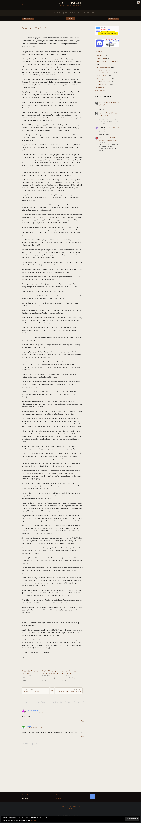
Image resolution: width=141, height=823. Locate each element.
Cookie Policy (33, 820)
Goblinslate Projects (59, 13)
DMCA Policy (73, 806)
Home (48, 13)
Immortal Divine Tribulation (105, 73)
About (81, 806)
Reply (83, 721)
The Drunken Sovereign (104, 82)
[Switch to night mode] (138, 2)
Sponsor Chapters (113, 18)
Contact (71, 808)
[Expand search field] (92, 796)
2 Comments (25, 31)
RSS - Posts (58, 798)
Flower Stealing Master (37, 31)
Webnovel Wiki (75, 13)
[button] (22, 5)
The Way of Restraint (103, 84)
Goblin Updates (89, 13)
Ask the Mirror (101, 58)
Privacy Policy (63, 806)
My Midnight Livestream (104, 79)
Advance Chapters (27, 18)
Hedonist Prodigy (102, 70)
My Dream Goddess (102, 76)
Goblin (101, 102)
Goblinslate (70, 3)
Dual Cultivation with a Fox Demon (107, 61)
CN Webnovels (99, 55)
